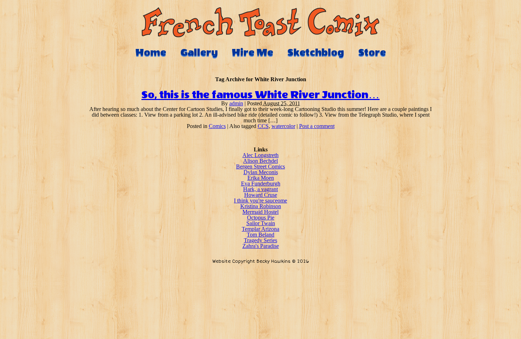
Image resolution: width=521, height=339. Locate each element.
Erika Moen (260, 178)
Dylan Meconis (260, 172)
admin (236, 103)
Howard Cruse (260, 195)
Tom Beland (260, 235)
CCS (263, 126)
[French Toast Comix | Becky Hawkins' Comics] (260, 35)
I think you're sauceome (260, 201)
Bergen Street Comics (260, 166)
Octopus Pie (260, 218)
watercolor (283, 126)
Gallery (199, 52)
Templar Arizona (260, 229)
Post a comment (317, 126)
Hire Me (252, 52)
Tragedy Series (260, 240)
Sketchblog (315, 52)
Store (372, 52)
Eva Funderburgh (260, 183)
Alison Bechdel (260, 161)
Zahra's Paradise (260, 246)
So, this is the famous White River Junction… (260, 95)
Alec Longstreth (260, 155)
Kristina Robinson (260, 206)
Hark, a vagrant (260, 189)
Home (150, 52)
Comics (217, 126)
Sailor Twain (260, 223)
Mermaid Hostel (260, 212)
